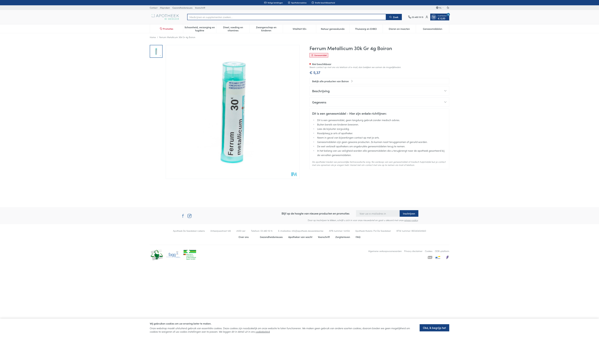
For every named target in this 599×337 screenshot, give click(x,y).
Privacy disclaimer (413, 251)
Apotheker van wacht (300, 237)
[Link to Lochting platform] (447, 257)
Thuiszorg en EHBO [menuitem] (368, 29)
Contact (153, 7)
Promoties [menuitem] (168, 28)
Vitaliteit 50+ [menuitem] (304, 29)
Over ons (244, 237)
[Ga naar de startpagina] (165, 17)
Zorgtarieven (342, 237)
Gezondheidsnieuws (182, 7)
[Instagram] (189, 216)
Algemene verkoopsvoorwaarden (385, 251)
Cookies (428, 251)
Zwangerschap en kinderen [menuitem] (269, 28)
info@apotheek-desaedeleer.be (307, 230)
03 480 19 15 (267, 230)
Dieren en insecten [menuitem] (402, 29)
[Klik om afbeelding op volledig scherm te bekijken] (232, 112)
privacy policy (411, 220)
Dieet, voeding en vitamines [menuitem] (236, 28)
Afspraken (165, 7)
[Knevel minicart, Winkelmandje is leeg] (433, 17)
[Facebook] (183, 216)
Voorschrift (200, 7)
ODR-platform (442, 251)
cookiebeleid (263, 331)
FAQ (358, 237)
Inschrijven (409, 213)
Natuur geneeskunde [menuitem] (335, 29)
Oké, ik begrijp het (434, 328)
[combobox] (286, 17)
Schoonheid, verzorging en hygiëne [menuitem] (200, 28)
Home (153, 37)
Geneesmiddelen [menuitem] (436, 29)
